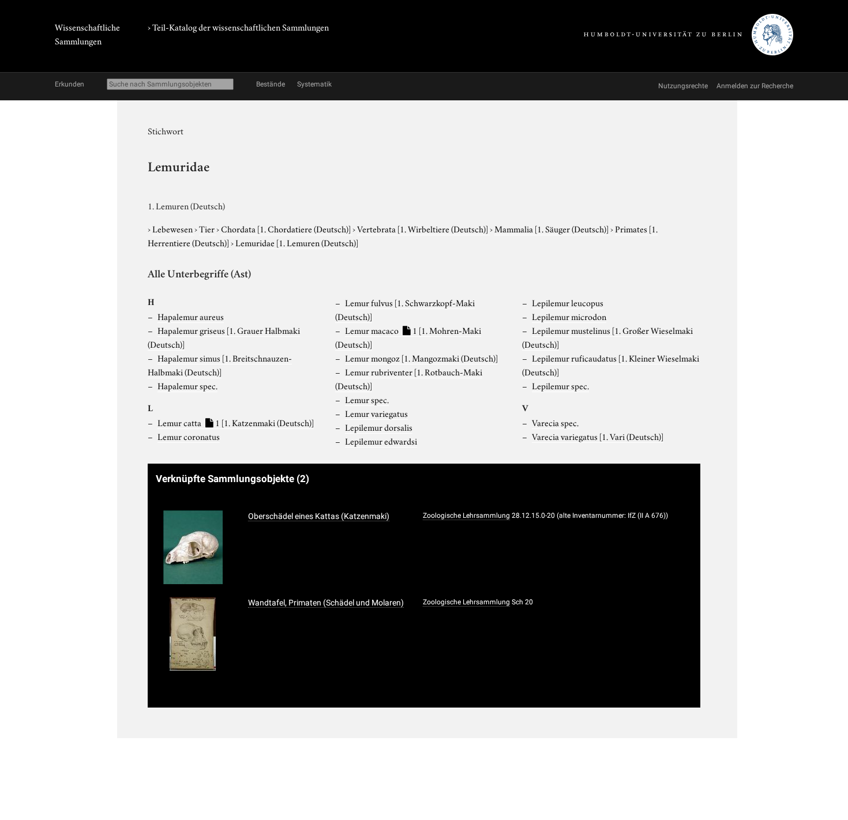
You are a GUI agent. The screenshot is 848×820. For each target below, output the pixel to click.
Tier (207, 228)
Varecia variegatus (597, 436)
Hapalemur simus (220, 364)
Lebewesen (173, 228)
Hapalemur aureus (190, 316)
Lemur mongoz (421, 357)
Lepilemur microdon (569, 316)
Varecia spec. (555, 422)
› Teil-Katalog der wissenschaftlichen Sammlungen (238, 26)
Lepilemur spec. (560, 385)
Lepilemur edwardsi (381, 440)
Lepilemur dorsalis (378, 426)
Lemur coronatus (188, 436)
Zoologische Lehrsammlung (466, 515)
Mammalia (551, 228)
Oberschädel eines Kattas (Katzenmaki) (318, 516)
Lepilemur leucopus (567, 302)
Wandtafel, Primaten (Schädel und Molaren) (326, 602)
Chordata (286, 228)
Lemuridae (296, 242)
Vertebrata (422, 228)
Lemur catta (235, 422)
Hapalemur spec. (187, 385)
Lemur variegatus (376, 413)
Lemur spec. (367, 399)
